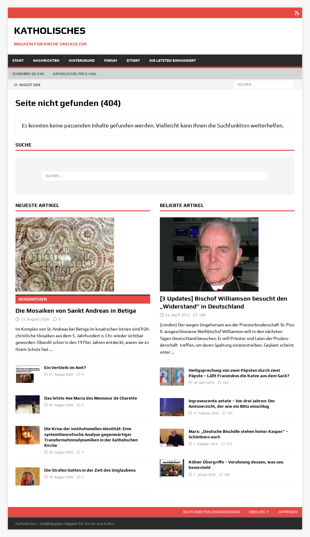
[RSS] (297, 13)
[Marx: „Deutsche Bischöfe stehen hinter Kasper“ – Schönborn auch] (172, 438)
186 (202, 314)
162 (227, 474)
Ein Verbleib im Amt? (65, 367)
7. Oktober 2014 (205, 443)
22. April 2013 (177, 314)
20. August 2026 (61, 404)
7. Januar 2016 (204, 474)
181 (230, 412)
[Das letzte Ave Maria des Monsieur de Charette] (27, 404)
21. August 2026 (35, 318)
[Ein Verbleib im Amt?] (27, 374)
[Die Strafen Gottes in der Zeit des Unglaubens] (27, 476)
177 (229, 443)
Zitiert (133, 60)
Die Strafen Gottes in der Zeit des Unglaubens (90, 470)
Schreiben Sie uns (28, 73)
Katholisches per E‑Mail (75, 73)
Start (18, 60)
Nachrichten (46, 60)
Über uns (257, 511)
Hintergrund (82, 60)
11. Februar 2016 (206, 412)
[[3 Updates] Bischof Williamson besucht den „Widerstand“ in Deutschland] (227, 254)
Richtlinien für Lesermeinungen (211, 511)
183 (225, 382)
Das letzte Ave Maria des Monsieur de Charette (90, 398)
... (51, 349)
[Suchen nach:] (264, 84)
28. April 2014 (203, 382)
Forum (110, 60)
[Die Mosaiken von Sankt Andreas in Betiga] (82, 254)
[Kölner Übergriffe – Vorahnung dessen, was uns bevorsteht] (172, 468)
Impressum (288, 511)
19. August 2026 (61, 476)
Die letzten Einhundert (172, 60)
